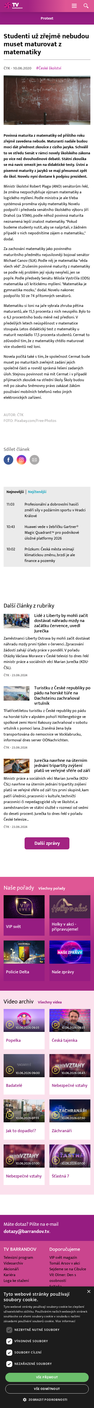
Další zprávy (47, 843)
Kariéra (9, 1275)
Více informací (65, 1321)
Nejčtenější (37, 492)
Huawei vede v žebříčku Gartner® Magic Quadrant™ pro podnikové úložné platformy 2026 (52, 532)
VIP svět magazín (63, 1257)
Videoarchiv (13, 1263)
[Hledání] (86, 6)
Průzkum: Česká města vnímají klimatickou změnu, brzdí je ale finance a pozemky (50, 555)
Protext (47, 18)
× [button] (88, 1291)
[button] (47, 1399)
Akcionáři (11, 1269)
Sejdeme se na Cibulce (67, 1269)
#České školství (48, 68)
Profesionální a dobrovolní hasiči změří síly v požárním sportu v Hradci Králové (55, 510)
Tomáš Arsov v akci (64, 1263)
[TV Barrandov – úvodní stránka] (13, 6)
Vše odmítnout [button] (47, 1389)
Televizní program (18, 1257)
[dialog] (47, 1347)
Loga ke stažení (16, 1281)
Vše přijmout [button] (47, 1377)
